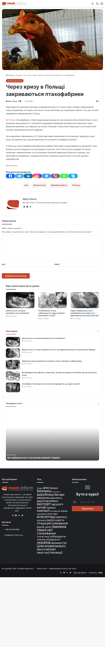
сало (48, 527)
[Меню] (102, 4)
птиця (77, 185)
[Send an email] (20, 101)
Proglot (40, 488)
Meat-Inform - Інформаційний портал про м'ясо (56, 569)
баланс (54, 488)
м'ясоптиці (40, 185)
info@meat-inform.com (13, 535)
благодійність (56, 492)
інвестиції (43, 552)
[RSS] (12, 515)
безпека (44, 491)
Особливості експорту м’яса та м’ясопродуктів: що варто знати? (51, 384)
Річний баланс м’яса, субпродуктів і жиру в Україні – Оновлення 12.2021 (52, 313)
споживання (46, 533)
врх (62, 494)
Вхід (100, 573)
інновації (56, 552)
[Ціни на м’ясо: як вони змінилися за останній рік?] (20, 300)
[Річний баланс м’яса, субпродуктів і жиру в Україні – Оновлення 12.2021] (52, 300)
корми (64, 511)
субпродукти (58, 536)
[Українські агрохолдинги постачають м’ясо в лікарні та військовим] (13, 364)
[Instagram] (37, 176)
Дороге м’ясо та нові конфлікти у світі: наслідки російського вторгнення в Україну (58, 350)
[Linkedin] (28, 176)
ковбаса (51, 507)
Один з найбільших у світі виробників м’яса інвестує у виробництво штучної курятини (85, 313)
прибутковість (59, 185)
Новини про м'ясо (23, 75)
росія (40, 527)
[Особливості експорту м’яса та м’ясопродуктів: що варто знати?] (13, 387)
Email (57, 264)
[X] (30, 206)
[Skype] (73, 176)
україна (44, 542)
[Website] (24, 206)
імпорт (51, 549)
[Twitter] (19, 176)
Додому (10, 75)
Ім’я (4, 264)
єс (27, 185)
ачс (46, 488)
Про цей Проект (80, 573)
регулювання (57, 523)
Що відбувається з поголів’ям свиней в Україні (33, 457)
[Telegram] (46, 176)
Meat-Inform (12, 101)
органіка (41, 520)
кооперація (55, 511)
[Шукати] (97, 4)
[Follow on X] (19, 101)
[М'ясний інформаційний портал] (14, 3)
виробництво (48, 494)
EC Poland (10, 120)
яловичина (53, 546)
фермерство (59, 542)
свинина (58, 526)
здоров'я (57, 504)
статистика (43, 536)
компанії (43, 510)
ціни (40, 546)
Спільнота (93, 573)
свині (41, 530)
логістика (52, 513)
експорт (44, 504)
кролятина (42, 514)
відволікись (56, 498)
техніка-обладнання (48, 539)
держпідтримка (47, 500)
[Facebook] (10, 176)
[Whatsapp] (64, 176)
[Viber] (55, 176)
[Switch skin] (93, 4)
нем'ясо (61, 517)
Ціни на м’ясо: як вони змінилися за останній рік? (43, 338)
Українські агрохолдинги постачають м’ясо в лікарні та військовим (52, 361)
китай (41, 507)
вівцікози (43, 497)
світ (50, 530)
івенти (41, 549)
